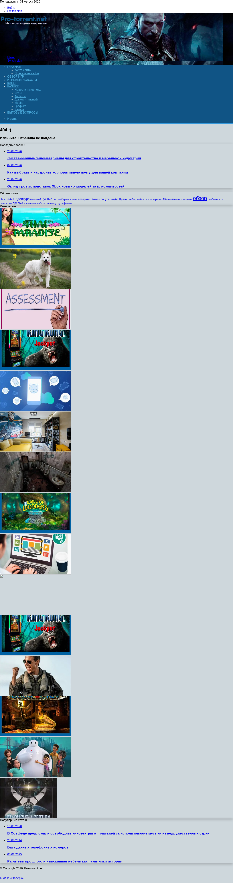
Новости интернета (28, 89)
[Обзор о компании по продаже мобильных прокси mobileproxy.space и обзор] (35, 409)
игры (156, 199)
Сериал (65, 199)
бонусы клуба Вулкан (114, 199)
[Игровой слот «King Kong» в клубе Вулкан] (35, 369)
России (57, 199)
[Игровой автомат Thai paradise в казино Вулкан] (35, 247)
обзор (200, 198)
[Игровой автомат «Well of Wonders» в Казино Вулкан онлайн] (35, 531)
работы (41, 203)
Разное (13, 86)
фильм (68, 203)
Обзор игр (15, 76)
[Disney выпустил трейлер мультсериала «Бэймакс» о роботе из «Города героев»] (35, 776)
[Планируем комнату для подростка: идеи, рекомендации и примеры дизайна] (35, 450)
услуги (59, 203)
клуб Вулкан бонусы (169, 199)
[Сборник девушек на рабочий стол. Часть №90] (35, 613)
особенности (215, 199)
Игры (18, 92)
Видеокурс (21, 199)
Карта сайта (23, 70)
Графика (20, 106)
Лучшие (47, 199)
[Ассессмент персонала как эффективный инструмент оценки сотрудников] (35, 328)
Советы (73, 199)
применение (30, 203)
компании (186, 199)
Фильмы (20, 96)
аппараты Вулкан (89, 199)
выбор (132, 199)
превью (18, 203)
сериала (50, 203)
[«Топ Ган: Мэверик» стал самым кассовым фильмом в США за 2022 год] (35, 694)
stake (10, 199)
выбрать (142, 199)
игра (150, 199)
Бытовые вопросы (22, 112)
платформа (6, 203)
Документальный (26, 99)
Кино (11, 83)
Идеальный (35, 199)
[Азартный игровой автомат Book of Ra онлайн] (35, 735)
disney (3, 199)
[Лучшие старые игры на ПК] (35, 491)
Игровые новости (22, 79)
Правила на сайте (27, 73)
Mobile (19, 102)
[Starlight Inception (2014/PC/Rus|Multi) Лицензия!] (28, 816)
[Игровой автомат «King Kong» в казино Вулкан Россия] (35, 654)
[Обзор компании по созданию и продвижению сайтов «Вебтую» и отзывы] (35, 572)
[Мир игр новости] (24, 51)
